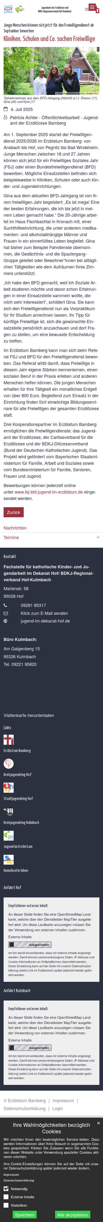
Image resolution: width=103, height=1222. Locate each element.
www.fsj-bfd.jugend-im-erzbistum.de (49, 492)
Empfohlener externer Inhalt (28, 905)
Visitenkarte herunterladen (29, 715)
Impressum (11, 1174)
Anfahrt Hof (12, 887)
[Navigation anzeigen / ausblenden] (92, 7)
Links (7, 727)
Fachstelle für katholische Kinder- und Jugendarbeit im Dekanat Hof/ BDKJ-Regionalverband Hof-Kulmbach (48, 573)
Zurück (13, 512)
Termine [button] (11, 537)
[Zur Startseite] (51, 8)
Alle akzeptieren (72, 1214)
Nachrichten (15, 527)
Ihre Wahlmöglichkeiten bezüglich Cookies (51, 1127)
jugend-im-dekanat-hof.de (45, 620)
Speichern (24, 1214)
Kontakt (10, 556)
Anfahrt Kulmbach (17, 990)
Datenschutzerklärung (19, 1180)
